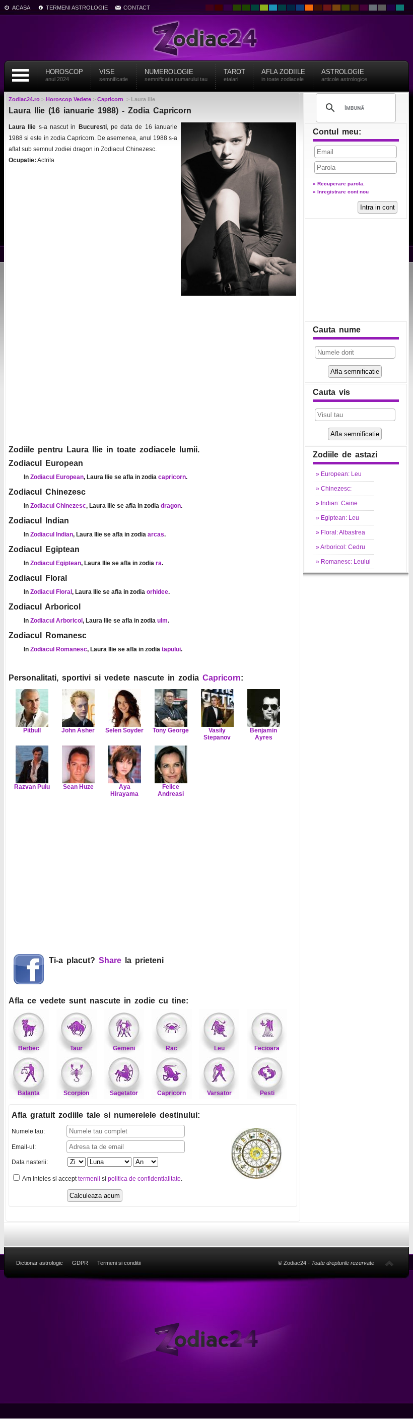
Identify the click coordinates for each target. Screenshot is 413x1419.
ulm (162, 620)
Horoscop (64, 75)
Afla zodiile (283, 75)
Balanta (29, 1093)
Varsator (219, 1093)
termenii (89, 1178)
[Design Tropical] (282, 8)
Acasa (21, 8)
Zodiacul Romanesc (58, 649)
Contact (136, 8)
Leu (219, 1048)
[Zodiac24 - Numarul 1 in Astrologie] (206, 37)
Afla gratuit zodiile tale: (106, 1115)
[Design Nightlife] (391, 8)
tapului (171, 649)
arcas (156, 534)
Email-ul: (24, 1147)
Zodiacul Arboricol (56, 620)
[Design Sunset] (336, 8)
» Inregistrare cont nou (341, 191)
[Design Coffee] (355, 8)
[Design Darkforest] (237, 8)
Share (110, 960)
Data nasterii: (30, 1162)
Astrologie (344, 75)
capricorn (172, 477)
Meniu (20, 75)
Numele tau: (28, 1131)
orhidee (157, 591)
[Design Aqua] (273, 8)
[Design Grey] (382, 8)
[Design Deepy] (300, 8)
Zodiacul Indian (51, 534)
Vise (113, 75)
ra (159, 563)
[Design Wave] (400, 8)
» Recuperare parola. (339, 183)
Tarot (234, 75)
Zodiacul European (57, 477)
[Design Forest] (345, 8)
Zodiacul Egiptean (55, 563)
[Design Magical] (228, 8)
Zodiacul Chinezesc (58, 505)
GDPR (80, 1263)
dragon (171, 505)
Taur (76, 1048)
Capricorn (221, 677)
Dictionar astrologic (39, 1263)
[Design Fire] (309, 8)
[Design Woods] (246, 8)
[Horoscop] (206, 1338)
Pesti (267, 1093)
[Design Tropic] (255, 8)
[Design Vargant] (327, 8)
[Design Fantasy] (364, 8)
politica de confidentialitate (144, 1178)
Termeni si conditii (119, 1263)
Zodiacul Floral (51, 591)
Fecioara (267, 1048)
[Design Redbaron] (219, 8)
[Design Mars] (318, 8)
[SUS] (389, 1263)
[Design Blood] (209, 8)
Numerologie (176, 75)
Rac (171, 1048)
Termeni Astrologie (77, 8)
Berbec (28, 1048)
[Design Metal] (373, 8)
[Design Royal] (291, 8)
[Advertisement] (153, 371)
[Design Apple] (264, 8)
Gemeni (124, 1048)
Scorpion (76, 1093)
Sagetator (124, 1093)
